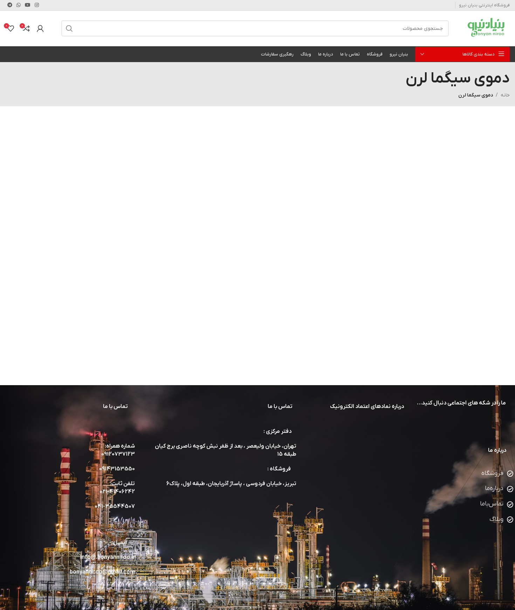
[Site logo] (488, 28)
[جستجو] (69, 28)
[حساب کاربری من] (40, 28)
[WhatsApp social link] (18, 5)
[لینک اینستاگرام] (37, 5)
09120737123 (118, 454)
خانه (505, 95)
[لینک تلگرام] (9, 5)
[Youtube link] (28, 5)
